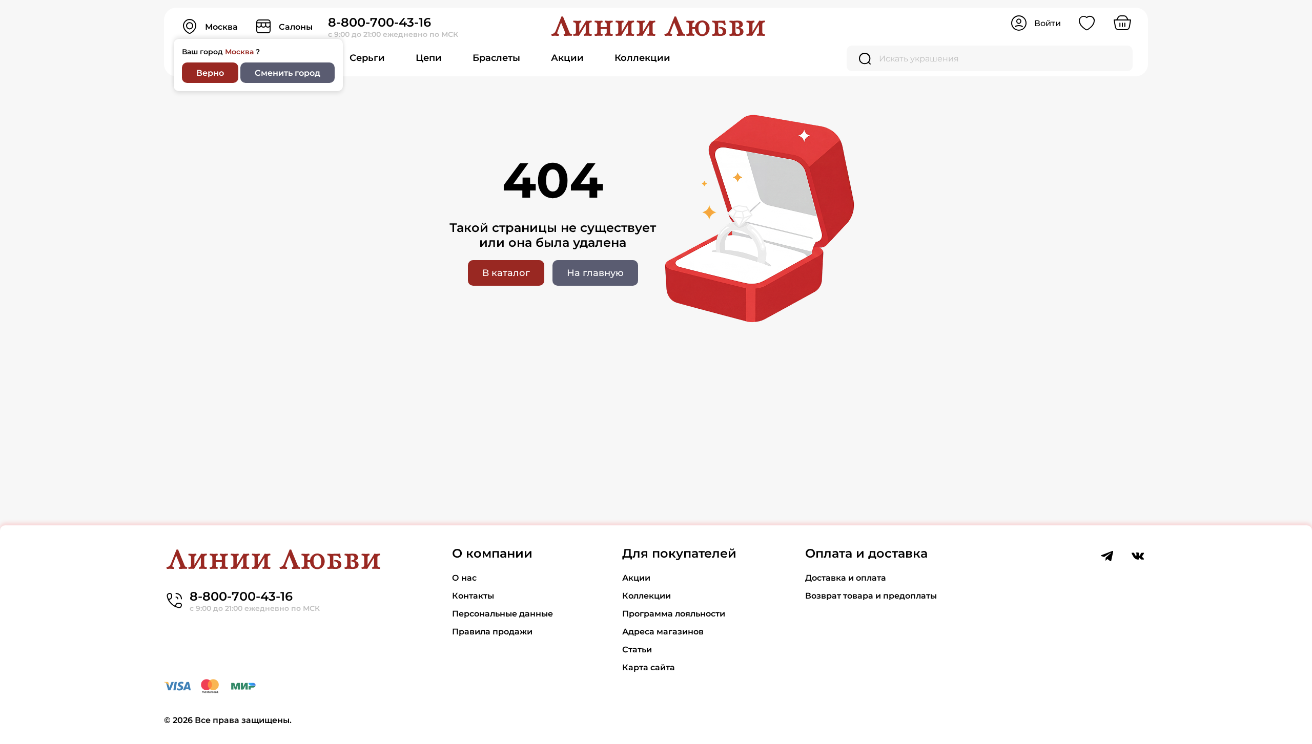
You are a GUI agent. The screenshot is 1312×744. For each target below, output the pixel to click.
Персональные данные (502, 614)
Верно (210, 73)
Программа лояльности (673, 614)
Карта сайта (648, 667)
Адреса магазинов (663, 631)
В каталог (506, 273)
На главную (595, 273)
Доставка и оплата (845, 578)
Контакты (473, 596)
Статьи (637, 649)
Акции (567, 57)
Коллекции (642, 57)
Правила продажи (492, 631)
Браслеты (496, 57)
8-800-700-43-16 (379, 22)
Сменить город (287, 73)
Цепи (429, 57)
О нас (464, 578)
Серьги (367, 57)
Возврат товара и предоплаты (871, 596)
